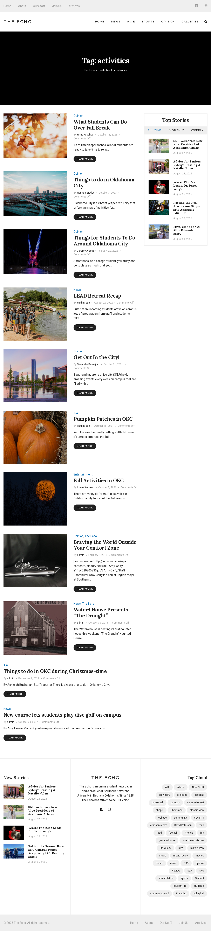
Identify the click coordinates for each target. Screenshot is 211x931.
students (199, 885)
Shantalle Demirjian (88, 364)
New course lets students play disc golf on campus (62, 715)
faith (201, 825)
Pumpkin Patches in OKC (103, 419)
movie (162, 855)
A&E (167, 787)
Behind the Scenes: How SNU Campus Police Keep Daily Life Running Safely (46, 852)
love (180, 848)
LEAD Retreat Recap (97, 296)
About (22, 6)
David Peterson (183, 825)
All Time (155, 130)
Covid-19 (199, 817)
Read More (85, 158)
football (173, 832)
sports (184, 878)
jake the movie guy (193, 840)
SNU (201, 870)
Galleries (190, 21)
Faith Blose (83, 302)
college (162, 817)
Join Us (57, 6)
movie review (180, 855)
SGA (189, 870)
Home (7, 6)
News (115, 21)
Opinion (168, 21)
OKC (186, 863)
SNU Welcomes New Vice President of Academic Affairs (187, 144)
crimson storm (158, 825)
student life (179, 885)
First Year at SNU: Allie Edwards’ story (186, 230)
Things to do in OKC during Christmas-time (55, 671)
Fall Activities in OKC (99, 480)
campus (175, 802)
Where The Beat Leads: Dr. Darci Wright (185, 185)
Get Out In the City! (96, 357)
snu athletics (165, 878)
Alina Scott (198, 787)
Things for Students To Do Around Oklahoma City (104, 241)
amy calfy (164, 794)
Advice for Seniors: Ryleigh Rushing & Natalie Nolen (187, 165)
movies (200, 855)
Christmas (177, 810)
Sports (148, 21)
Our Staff (39, 6)
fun (202, 832)
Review (176, 870)
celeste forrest (195, 802)
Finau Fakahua (85, 134)
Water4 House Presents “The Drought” (101, 612)
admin (80, 555)
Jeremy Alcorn (85, 250)
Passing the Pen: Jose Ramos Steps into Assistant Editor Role (186, 208)
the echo (181, 893)
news (173, 863)
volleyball (198, 893)
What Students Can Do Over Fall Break (100, 125)
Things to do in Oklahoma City (104, 182)
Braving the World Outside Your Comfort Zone (105, 545)
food (159, 832)
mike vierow (197, 848)
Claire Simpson (85, 487)
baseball (199, 794)
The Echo (18, 21)
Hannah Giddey (85, 192)
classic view (197, 810)
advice (180, 787)
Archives (74, 6)
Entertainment (83, 474)
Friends (189, 832)
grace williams (167, 840)
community (180, 817)
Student (199, 878)
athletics (182, 794)
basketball (157, 802)
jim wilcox (165, 848)
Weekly (197, 130)
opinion (200, 863)
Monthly (176, 130)
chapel (159, 810)
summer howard (159, 893)
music (159, 863)
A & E (131, 21)
